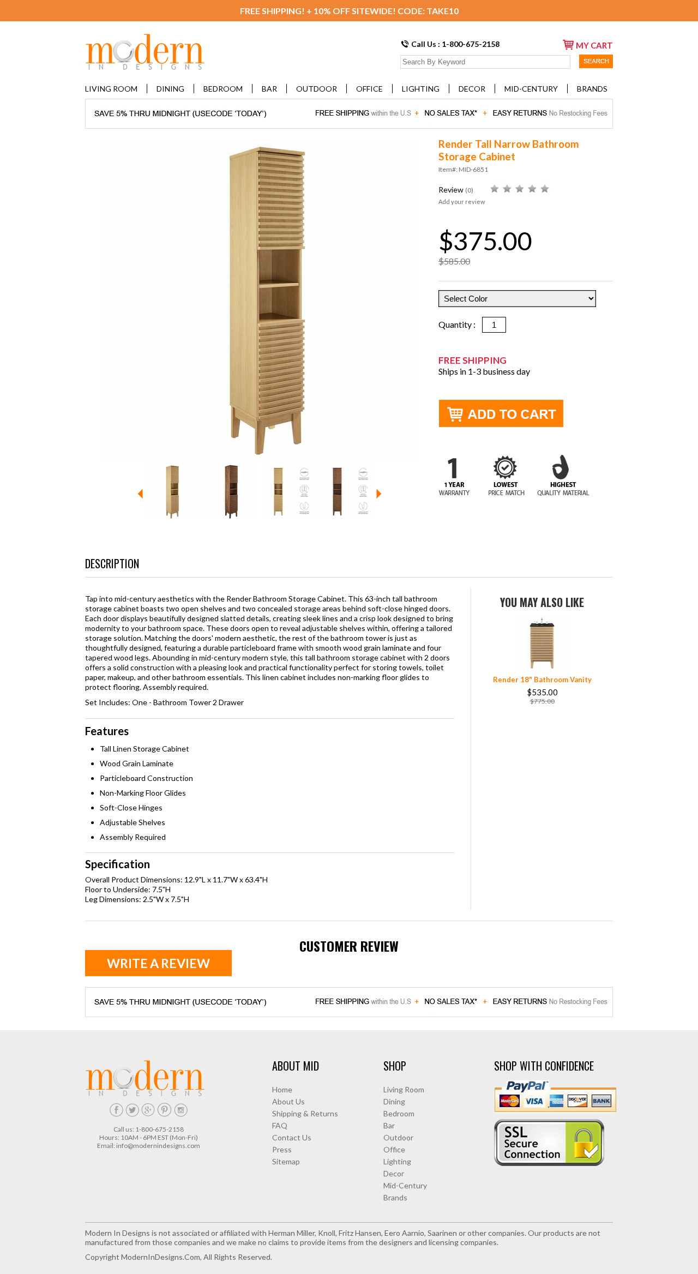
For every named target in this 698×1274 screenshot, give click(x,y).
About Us (288, 1101)
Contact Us (291, 1137)
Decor (472, 88)
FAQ (279, 1125)
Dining (170, 88)
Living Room (111, 88)
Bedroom (223, 88)
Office (369, 88)
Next (379, 493)
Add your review (461, 201)
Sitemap (286, 1161)
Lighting (421, 88)
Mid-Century (531, 88)
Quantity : (460, 324)
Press (282, 1149)
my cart (594, 45)
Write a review (158, 963)
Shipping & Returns (305, 1113)
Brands (592, 88)
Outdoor (316, 88)
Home (282, 1089)
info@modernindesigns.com (158, 1145)
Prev (140, 493)
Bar (269, 88)
